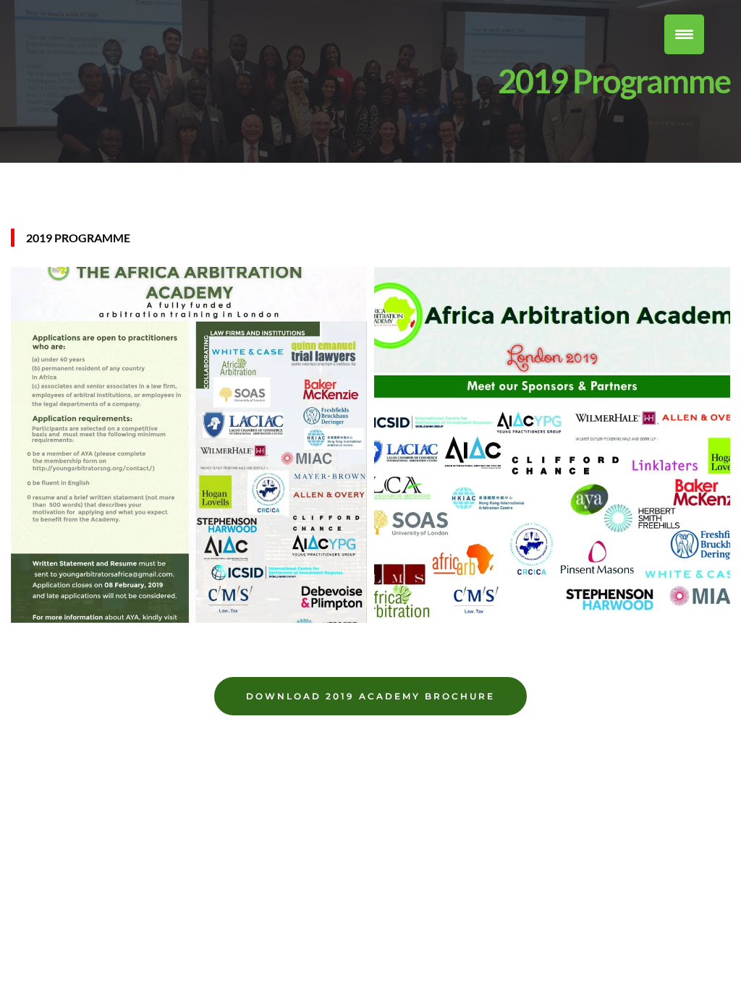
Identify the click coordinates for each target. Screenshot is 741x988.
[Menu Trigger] (684, 34)
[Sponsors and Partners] (552, 478)
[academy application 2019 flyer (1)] (188, 478)
